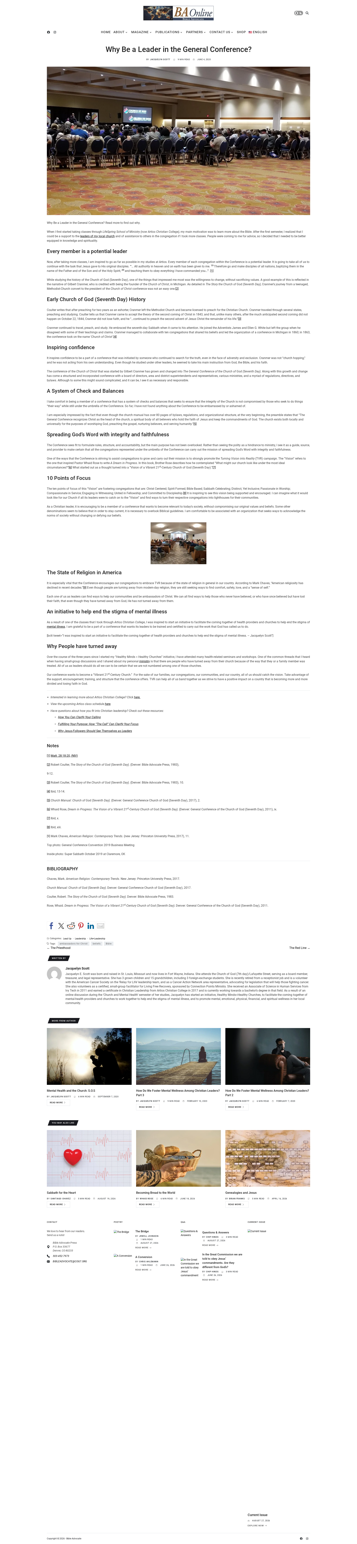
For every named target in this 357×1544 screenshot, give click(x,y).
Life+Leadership (97, 938)
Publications (167, 32)
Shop (241, 32)
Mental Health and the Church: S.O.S (71, 1090)
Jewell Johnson (148, 1236)
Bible (109, 943)
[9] (84, 587)
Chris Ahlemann (148, 1261)
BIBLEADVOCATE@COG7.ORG (70, 1261)
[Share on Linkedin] (90, 925)
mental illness (56, 626)
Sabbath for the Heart (61, 1192)
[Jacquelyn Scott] (54, 974)
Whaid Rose (146, 1198)
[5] (195, 424)
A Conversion (143, 1257)
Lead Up (67, 938)
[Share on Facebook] (51, 925)
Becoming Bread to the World (155, 1192)
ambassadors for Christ (74, 943)
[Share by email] (100, 925)
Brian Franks (237, 1198)
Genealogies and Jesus (241, 1192)
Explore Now (256, 1525)
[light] (298, 13)
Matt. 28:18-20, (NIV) (64, 755)
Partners (194, 32)
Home (106, 32)
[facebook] (49, 32)
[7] (214, 467)
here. (137, 697)
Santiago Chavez (61, 1198)
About (119, 32)
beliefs (97, 943)
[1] (211, 271)
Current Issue (258, 1515)
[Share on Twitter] (61, 925)
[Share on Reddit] (71, 925)
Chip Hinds (212, 1237)
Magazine (140, 32)
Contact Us (220, 32)
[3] (239, 319)
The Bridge (142, 1231)
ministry (144, 661)
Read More (56, 1102)
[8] (184, 493)
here (107, 704)
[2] (176, 288)
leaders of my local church (97, 236)
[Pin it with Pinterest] (80, 925)
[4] (115, 337)
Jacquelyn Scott (160, 59)
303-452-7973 (61, 1255)
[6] (70, 467)
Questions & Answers (215, 1232)
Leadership (80, 938)
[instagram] (55, 32)
